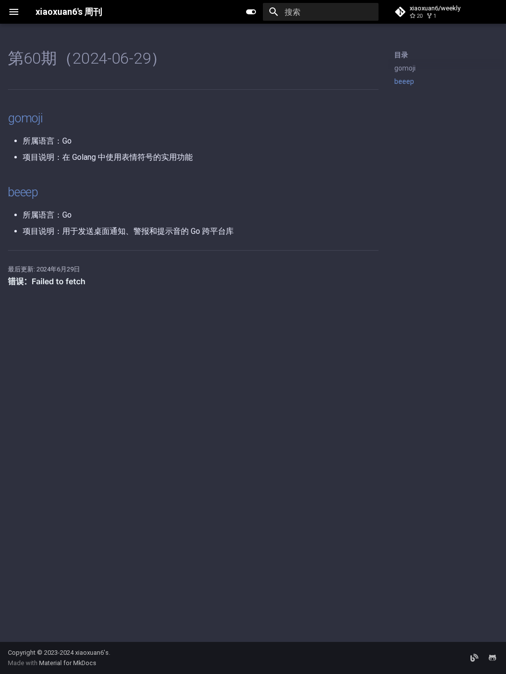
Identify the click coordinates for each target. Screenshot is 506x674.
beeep (404, 81)
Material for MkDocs (67, 663)
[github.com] (492, 658)
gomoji (405, 68)
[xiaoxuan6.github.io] (474, 658)
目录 (401, 55)
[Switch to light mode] (251, 12)
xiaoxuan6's (92, 652)
